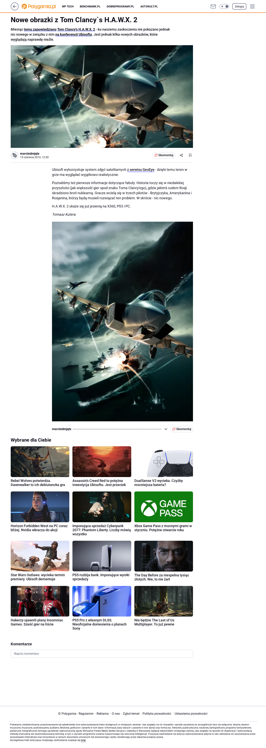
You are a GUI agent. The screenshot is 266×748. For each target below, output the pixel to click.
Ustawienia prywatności (190, 713)
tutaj (83, 740)
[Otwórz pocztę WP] (213, 6)
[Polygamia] (42, 6)
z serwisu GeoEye (140, 170)
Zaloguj (239, 6)
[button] (224, 6)
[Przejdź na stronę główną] (15, 9)
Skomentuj (165, 155)
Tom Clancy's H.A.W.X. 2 (76, 29)
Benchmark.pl (90, 6)
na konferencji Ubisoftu (73, 34)
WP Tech (68, 6)
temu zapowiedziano (40, 29)
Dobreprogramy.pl (120, 6)
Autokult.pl (149, 6)
